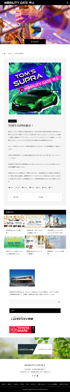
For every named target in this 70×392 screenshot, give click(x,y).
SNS (27, 384)
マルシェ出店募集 (52, 384)
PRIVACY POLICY (63, 384)
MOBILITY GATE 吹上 (35, 365)
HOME (3, 384)
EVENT (22, 384)
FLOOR (16, 384)
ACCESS (33, 384)
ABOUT (10, 384)
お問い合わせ (41, 384)
